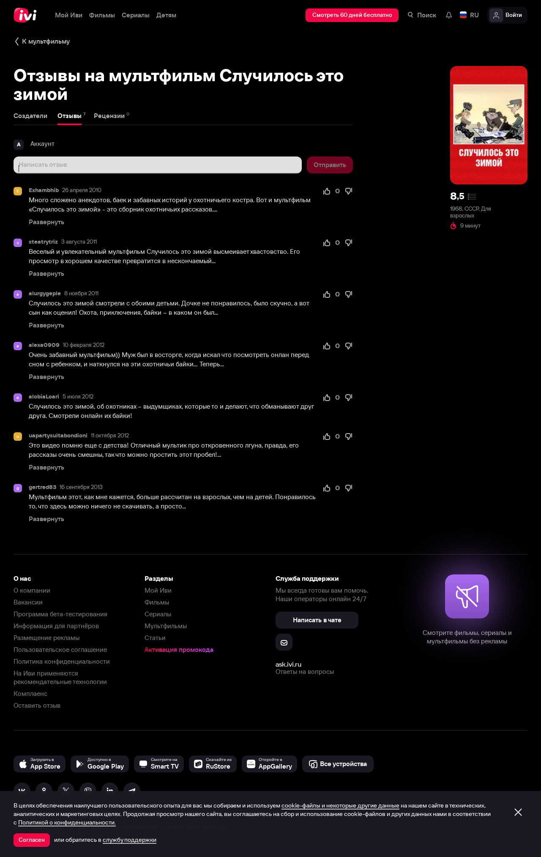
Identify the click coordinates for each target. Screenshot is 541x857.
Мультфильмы (166, 625)
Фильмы (157, 602)
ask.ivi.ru (288, 664)
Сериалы (158, 614)
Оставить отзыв (37, 705)
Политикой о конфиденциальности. (67, 822)
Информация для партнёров (56, 625)
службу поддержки (129, 839)
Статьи (155, 637)
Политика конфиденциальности (62, 661)
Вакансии (28, 602)
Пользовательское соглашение (60, 649)
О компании (32, 590)
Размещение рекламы (46, 637)
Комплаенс (30, 693)
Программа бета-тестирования (60, 614)
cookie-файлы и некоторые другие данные (340, 805)
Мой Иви (158, 590)
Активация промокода (179, 649)
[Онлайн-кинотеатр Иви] (27, 15)
